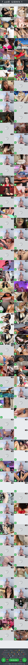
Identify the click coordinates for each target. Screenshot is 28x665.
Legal (24, 663)
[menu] (3, 660)
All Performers (20, 663)
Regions (10, 663)
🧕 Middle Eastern (6, 652)
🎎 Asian (6, 650)
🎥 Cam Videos (7, 661)
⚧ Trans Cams (6, 657)
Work (13, 663)
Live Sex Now (14, 660)
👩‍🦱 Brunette (4, 654)
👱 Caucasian (21, 650)
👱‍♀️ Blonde (23, 652)
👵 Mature (13, 652)
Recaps (16, 663)
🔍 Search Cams (20, 661)
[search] (24, 660)
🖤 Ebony (11, 650)
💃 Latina (15, 650)
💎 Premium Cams (14, 657)
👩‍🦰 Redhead (10, 654)
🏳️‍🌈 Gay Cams (21, 655)
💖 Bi (10, 655)
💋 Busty (24, 654)
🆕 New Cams (15, 655)
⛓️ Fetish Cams (22, 657)
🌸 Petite (20, 654)
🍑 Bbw (15, 654)
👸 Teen (18, 652)
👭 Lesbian (6, 655)
